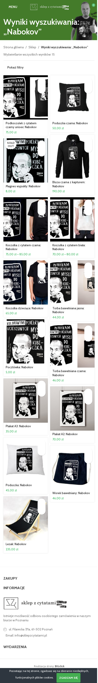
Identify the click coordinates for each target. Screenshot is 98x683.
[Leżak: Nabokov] (25, 518)
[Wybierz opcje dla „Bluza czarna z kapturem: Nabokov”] (88, 141)
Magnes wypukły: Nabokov (23, 186)
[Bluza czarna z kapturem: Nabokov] (72, 156)
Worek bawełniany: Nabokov (71, 493)
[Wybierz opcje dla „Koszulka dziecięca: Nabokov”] (42, 267)
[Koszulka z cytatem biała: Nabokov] (72, 219)
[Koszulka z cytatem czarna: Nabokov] (25, 219)
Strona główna (13, 47)
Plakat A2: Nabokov (64, 434)
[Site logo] (49, 6)
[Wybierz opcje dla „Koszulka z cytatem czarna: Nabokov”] (42, 203)
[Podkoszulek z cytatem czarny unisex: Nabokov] (25, 97)
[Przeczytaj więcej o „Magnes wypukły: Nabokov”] (42, 145)
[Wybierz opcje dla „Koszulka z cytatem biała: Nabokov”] (88, 203)
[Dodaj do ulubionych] (42, 89)
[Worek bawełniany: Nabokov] (72, 467)
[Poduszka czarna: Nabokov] (72, 97)
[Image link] (35, 603)
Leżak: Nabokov (16, 544)
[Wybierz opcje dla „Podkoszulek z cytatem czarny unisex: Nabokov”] (42, 81)
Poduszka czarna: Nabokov (70, 123)
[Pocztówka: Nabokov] (25, 341)
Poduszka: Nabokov (19, 485)
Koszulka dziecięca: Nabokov (24, 308)
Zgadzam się (68, 677)
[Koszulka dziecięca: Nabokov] (25, 282)
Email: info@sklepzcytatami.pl (26, 635)
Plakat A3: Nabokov (18, 426)
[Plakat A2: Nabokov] (72, 408)
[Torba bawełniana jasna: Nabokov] (72, 282)
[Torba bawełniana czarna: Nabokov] (72, 345)
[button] (88, 81)
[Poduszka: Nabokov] (25, 459)
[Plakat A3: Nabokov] (25, 400)
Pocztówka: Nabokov (19, 367)
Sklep (32, 47)
